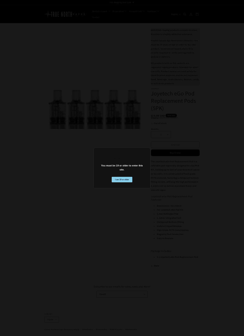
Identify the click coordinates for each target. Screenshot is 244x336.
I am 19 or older (122, 180)
